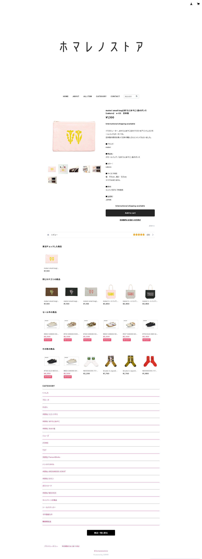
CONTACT (115, 96)
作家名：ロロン (48, 479)
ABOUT (76, 96)
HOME (66, 96)
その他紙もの (47, 514)
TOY (44, 450)
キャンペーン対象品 (50, 500)
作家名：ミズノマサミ (50, 414)
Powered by (98, 555)
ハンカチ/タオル (48, 464)
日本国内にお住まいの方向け (130, 220)
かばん (45, 407)
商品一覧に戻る (101, 533)
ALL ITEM (87, 96)
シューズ (46, 436)
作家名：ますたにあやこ (51, 421)
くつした (46, 393)
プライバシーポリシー (51, 546)
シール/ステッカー (49, 507)
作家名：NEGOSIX (49, 493)
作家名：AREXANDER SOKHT (54, 471)
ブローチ (46, 400)
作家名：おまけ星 (49, 429)
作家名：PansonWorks (51, 457)
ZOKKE (45, 443)
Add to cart (130, 213)
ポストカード (47, 486)
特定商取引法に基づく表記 (70, 546)
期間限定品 (47, 522)
